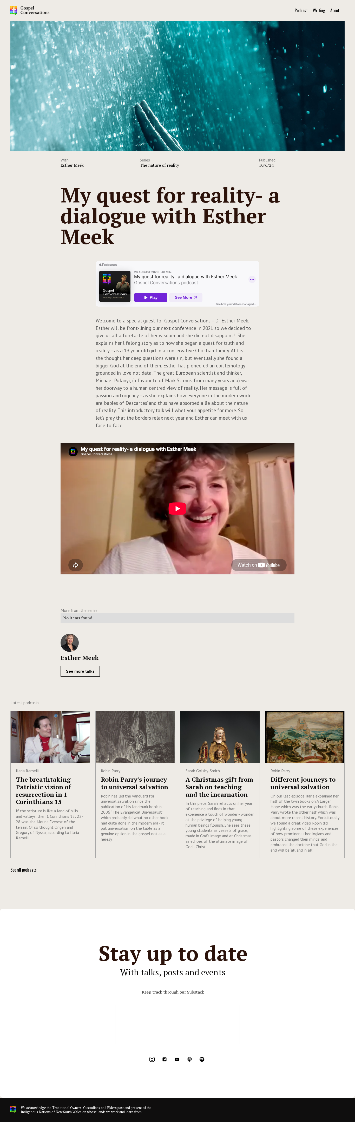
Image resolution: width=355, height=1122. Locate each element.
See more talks (80, 671)
